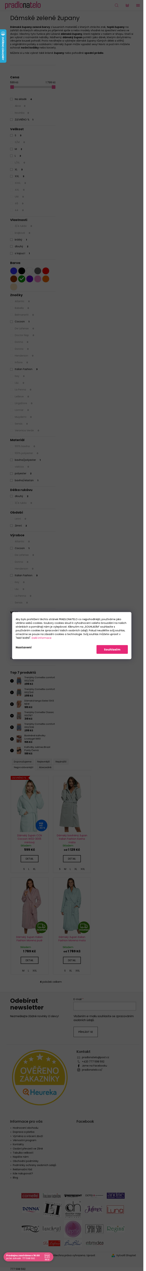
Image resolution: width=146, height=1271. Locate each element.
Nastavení (24, 647)
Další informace (41, 637)
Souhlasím (112, 649)
